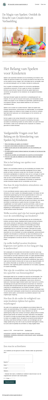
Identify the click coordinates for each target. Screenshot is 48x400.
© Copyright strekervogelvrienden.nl (18, 4)
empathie (19, 333)
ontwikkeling (14, 335)
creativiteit (13, 333)
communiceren (7, 333)
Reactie (6, 362)
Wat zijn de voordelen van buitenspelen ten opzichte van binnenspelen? (24, 155)
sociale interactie (28, 335)
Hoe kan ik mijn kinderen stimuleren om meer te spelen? (19, 145)
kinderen (32, 333)
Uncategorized (28, 330)
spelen (34, 335)
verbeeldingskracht (8, 336)
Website (6, 371)
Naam (6, 365)
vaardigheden (40, 335)
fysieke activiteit (26, 333)
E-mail (6, 368)
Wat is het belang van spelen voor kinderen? (16, 144)
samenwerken (20, 335)
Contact (37, 4)
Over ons (43, 4)
